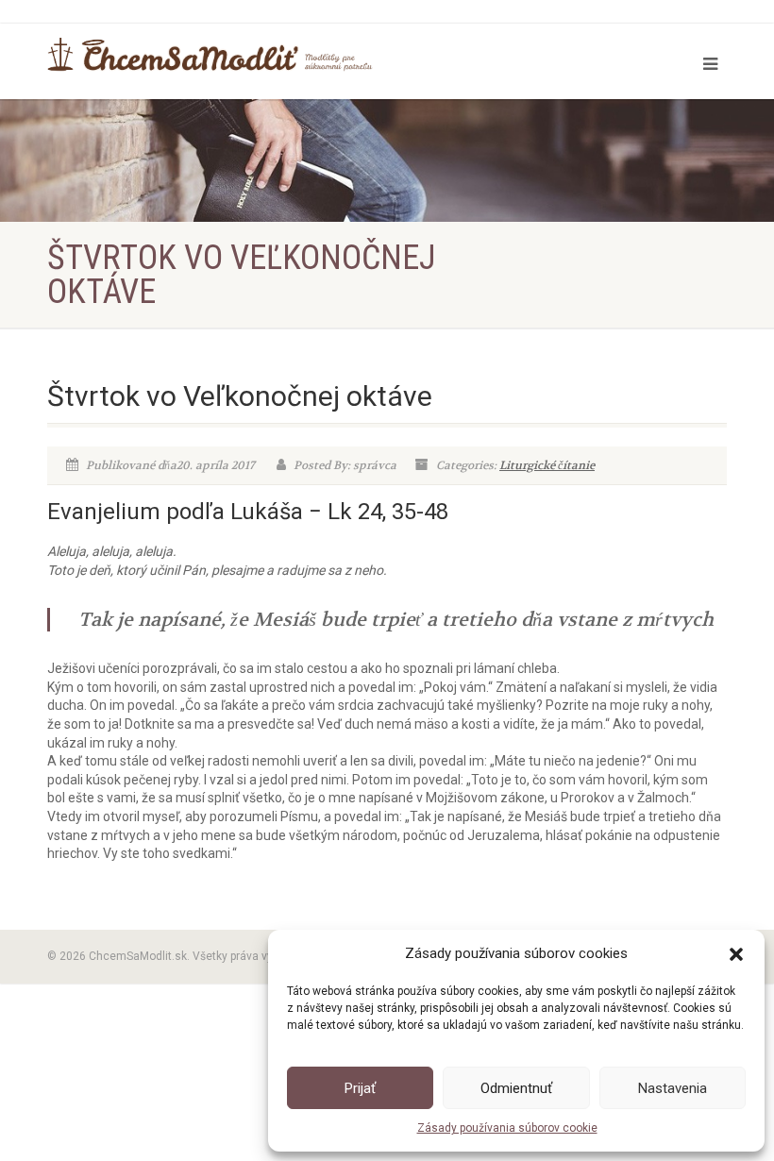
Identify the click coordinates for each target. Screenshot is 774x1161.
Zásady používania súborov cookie (507, 1128)
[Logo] (210, 55)
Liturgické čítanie (547, 465)
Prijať (360, 1088)
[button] (736, 954)
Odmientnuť (516, 1088)
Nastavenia (672, 1088)
